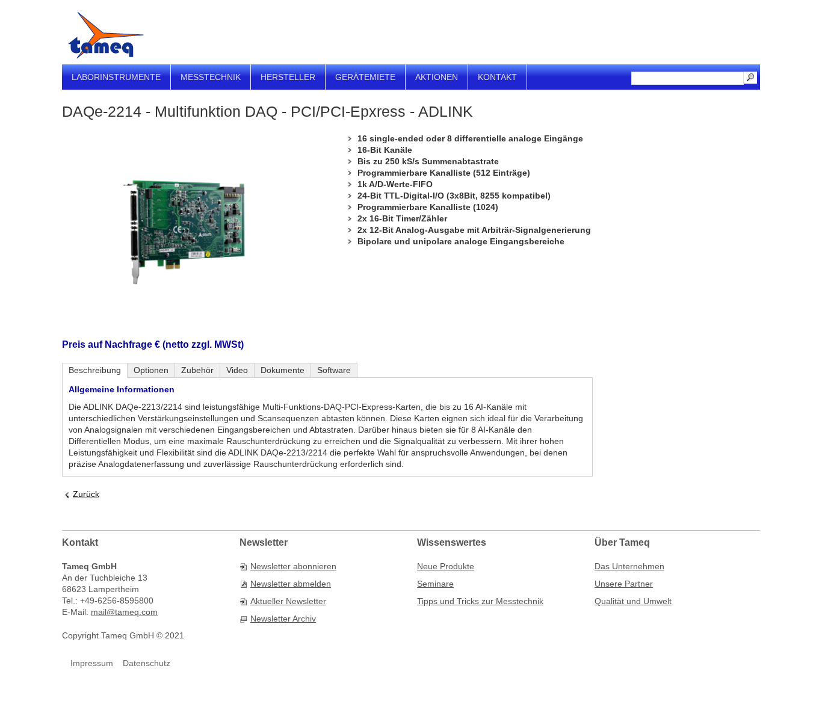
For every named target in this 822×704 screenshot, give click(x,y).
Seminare (435, 583)
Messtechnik (211, 77)
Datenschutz (146, 663)
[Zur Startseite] (106, 35)
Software (334, 370)
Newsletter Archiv (283, 618)
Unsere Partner (624, 583)
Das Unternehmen (629, 566)
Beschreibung (95, 370)
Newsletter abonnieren (293, 566)
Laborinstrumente (116, 77)
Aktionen (436, 77)
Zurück (86, 494)
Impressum (91, 663)
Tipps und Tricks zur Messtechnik (480, 601)
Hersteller (288, 77)
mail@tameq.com (124, 612)
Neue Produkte (445, 566)
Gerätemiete (365, 77)
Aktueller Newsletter (288, 601)
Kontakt (497, 77)
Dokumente (282, 370)
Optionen (151, 370)
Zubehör (197, 370)
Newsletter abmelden (290, 583)
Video (237, 370)
